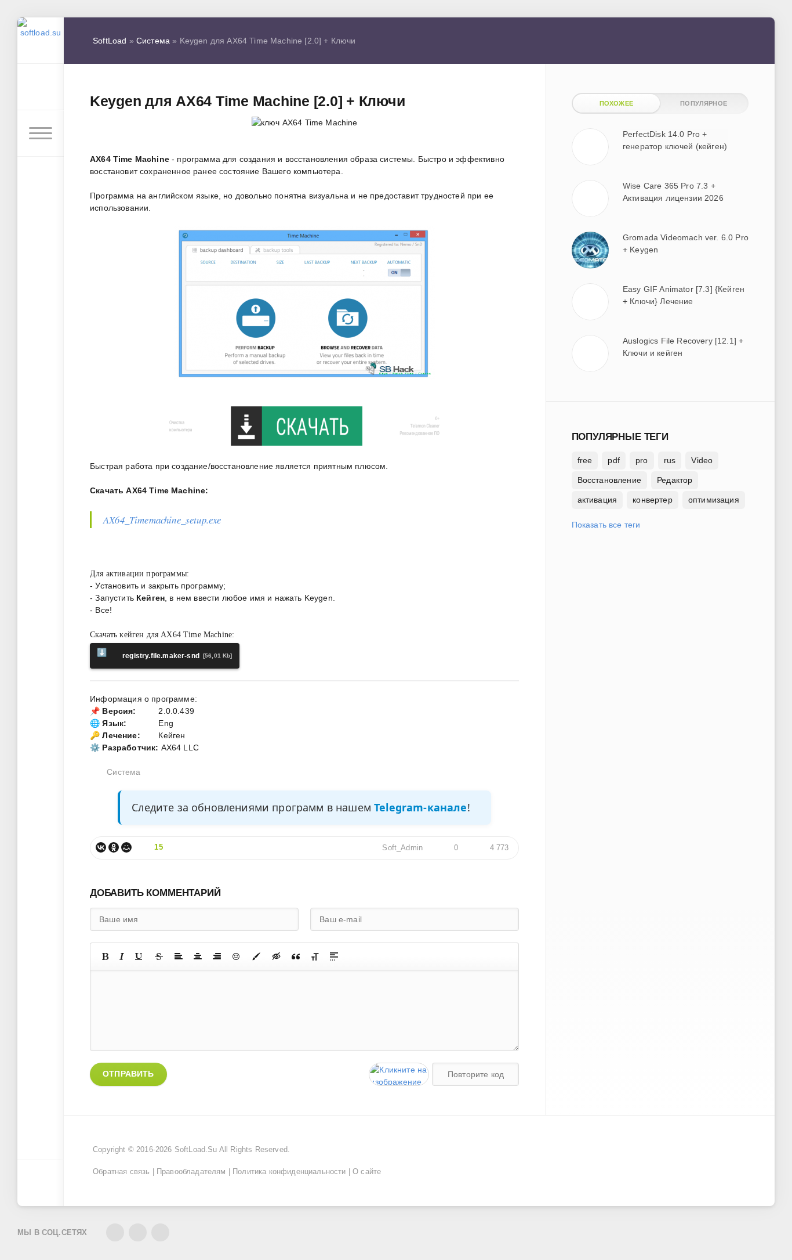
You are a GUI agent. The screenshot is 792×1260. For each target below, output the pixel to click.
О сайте (367, 1172)
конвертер (653, 499)
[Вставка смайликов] (236, 956)
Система (123, 772)
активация (597, 499)
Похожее (616, 103)
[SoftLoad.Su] (40, 40)
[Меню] (40, 133)
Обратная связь (121, 1172)
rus (670, 460)
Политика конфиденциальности (289, 1172)
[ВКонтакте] (101, 847)
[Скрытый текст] (276, 956)
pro (641, 460)
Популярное (703, 103)
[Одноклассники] (113, 847)
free (585, 460)
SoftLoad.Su (196, 1150)
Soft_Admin (402, 848)
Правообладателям (191, 1172)
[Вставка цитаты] (296, 956)
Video (702, 460)
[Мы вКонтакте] (115, 1232)
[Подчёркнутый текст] (139, 956)
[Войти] (40, 87)
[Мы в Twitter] (138, 1232)
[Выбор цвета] (256, 956)
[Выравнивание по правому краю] (217, 956)
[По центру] (198, 956)
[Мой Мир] (126, 847)
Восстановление (609, 480)
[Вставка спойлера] (334, 956)
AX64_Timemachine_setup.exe (162, 519)
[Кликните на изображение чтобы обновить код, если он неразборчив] (399, 1074)
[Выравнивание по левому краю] (178, 956)
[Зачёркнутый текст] (159, 956)
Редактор (674, 480)
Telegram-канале (420, 807)
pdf (614, 460)
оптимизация (713, 499)
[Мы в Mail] (160, 1232)
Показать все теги (606, 524)
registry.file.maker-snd (164, 654)
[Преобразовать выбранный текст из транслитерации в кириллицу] (315, 956)
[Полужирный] (105, 956)
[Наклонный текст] (122, 956)
